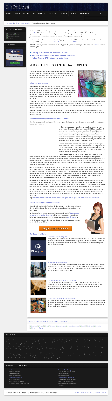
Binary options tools (63, 373)
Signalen (84, 13)
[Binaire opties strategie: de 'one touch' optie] (39, 305)
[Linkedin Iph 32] (97, 326)
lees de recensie (72, 217)
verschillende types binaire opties (66, 198)
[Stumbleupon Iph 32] (61, 326)
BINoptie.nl (10, 23)
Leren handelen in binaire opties (66, 371)
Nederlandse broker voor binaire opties (19, 383)
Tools (64, 13)
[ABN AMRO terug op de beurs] (39, 269)
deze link (96, 45)
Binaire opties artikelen (23, 23)
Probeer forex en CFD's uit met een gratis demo (50, 58)
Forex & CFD (39, 13)
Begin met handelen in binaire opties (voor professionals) (53, 55)
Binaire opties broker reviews (16, 381)
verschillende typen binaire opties (88, 198)
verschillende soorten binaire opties (44, 198)
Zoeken (77, 392)
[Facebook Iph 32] (34, 326)
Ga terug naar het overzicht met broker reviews (49, 53)
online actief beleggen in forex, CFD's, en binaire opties (46, 352)
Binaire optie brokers (14, 379)
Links (82, 392)
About (86, 392)
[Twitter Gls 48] (17, 34)
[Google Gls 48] (13, 36)
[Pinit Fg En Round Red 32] (32, 328)
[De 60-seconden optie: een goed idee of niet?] (39, 287)
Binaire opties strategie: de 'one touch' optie (61, 298)
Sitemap (97, 392)
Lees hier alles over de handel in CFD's (64, 42)
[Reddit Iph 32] (82, 326)
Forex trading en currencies (65, 381)
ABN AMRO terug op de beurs (57, 262)
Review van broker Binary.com (57, 237)
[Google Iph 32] (73, 326)
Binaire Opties (22, 13)
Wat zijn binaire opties (14, 373)
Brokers (53, 13)
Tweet (41, 328)
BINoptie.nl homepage (14, 371)
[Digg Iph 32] (45, 326)
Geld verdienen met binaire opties (67, 379)
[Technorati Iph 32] (89, 326)
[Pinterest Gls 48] (10, 38)
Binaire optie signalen (63, 375)
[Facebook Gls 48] (10, 34)
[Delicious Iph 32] (52, 326)
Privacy (91, 392)
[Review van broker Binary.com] (39, 248)
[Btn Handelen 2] (55, 228)
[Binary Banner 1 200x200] (15, 57)
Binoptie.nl (9, 352)
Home (8, 13)
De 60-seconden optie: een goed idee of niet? (62, 280)
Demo (73, 13)
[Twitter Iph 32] (40, 326)
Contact (97, 13)
